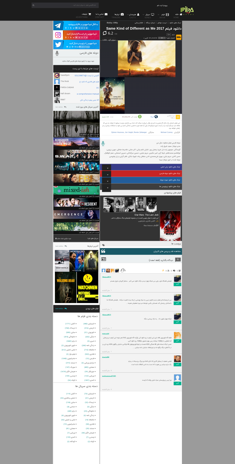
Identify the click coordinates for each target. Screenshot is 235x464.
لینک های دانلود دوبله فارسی (169, 173)
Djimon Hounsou (117, 132)
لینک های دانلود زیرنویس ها (169, 186)
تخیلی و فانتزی (69, 398)
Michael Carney (167, 132)
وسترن (72, 375)
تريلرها (116, 16)
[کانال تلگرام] (76, 29)
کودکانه (72, 441)
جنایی (73, 332)
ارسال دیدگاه (150, 23)
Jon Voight (129, 132)
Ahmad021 (106, 277)
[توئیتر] (76, 47)
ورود (165, 5)
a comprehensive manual (88, 94)
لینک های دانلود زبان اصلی (170, 166)
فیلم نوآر (72, 354)
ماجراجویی (141, 221)
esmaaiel (105, 334)
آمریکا (152, 117)
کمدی (92, 380)
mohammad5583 (109, 376)
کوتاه (73, 380)
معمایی (91, 367)
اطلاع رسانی (139, 23)
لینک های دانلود (175, 23)
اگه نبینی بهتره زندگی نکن (89, 100)
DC (97, 87)
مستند (73, 362)
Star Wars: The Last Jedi (146, 215)
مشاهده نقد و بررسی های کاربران (167, 251)
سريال (148, 16)
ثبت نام (160, 5)
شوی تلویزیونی (69, 345)
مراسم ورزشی (89, 362)
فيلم (162, 16)
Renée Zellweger (140, 132)
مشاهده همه (59, 107)
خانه (176, 16)
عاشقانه (91, 349)
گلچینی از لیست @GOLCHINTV (87, 75)
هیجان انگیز (70, 371)
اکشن (153, 221)
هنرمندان (133, 16)
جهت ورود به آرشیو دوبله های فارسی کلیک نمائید (78, 61)
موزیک (72, 367)
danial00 (105, 357)
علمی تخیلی (70, 349)
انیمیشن (91, 323)
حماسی (72, 406)
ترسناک (72, 328)
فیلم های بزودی (92, 308)
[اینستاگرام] (76, 38)
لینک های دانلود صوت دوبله (170, 180)
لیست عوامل (162, 23)
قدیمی (91, 358)
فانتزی (148, 221)
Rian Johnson (148, 225)
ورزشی (91, 375)
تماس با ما (99, 16)
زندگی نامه (90, 345)
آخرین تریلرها (92, 246)
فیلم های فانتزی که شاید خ (89, 81)
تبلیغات (82, 16)
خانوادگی (72, 336)
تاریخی (91, 328)
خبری (92, 341)
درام (173, 34)
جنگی (92, 336)
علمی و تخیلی (70, 419)
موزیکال (91, 371)
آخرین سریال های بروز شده (87, 107)
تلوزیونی (91, 332)
